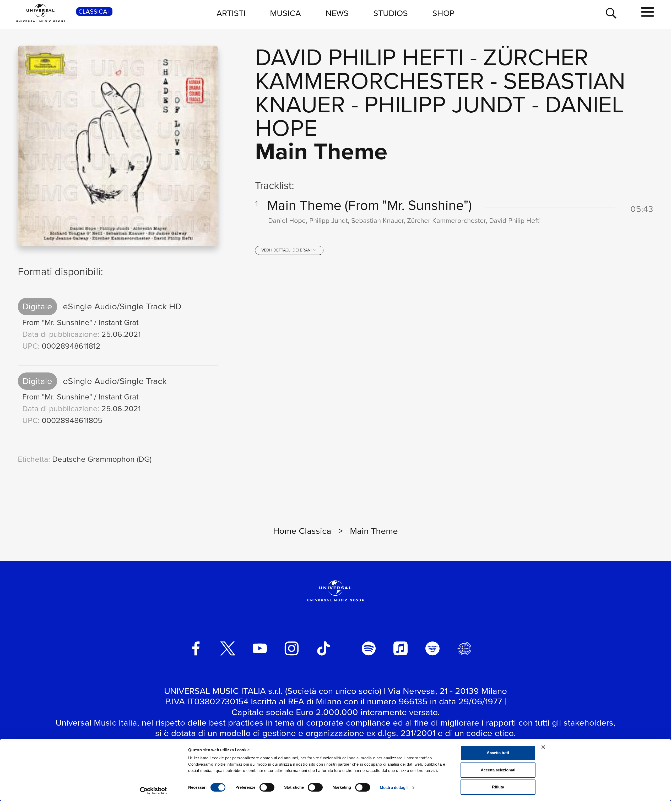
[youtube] (259, 648)
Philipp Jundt (445, 104)
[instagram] (291, 648)
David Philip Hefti (359, 57)
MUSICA (285, 13)
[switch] (266, 787)
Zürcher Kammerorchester (421, 69)
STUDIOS (390, 13)
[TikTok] (323, 648)
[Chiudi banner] (543, 747)
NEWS (337, 13)
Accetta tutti (498, 752)
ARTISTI (231, 13)
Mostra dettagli (394, 787)
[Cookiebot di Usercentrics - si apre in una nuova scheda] (153, 791)
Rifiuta (498, 787)
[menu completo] (647, 12)
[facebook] (196, 648)
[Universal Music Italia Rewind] (464, 648)
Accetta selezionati (498, 770)
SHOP (443, 13)
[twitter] (227, 648)
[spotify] (368, 648)
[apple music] (400, 648)
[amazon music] (432, 648)
